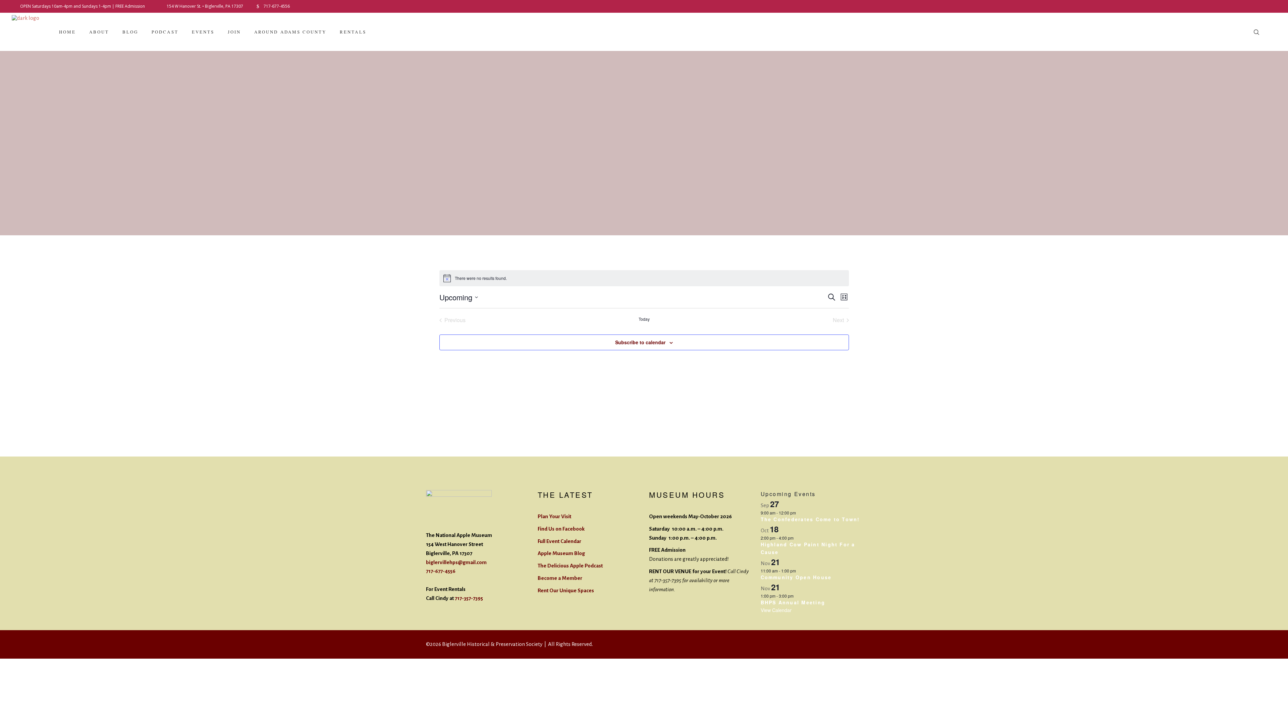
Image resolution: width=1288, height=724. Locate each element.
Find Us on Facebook (561, 529)
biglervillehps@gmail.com (456, 562)
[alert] (644, 278)
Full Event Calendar (559, 541)
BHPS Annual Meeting (793, 602)
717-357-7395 (469, 598)
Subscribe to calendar (640, 342)
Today (644, 319)
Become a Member (560, 578)
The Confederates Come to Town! (810, 519)
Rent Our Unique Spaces (566, 590)
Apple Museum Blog (561, 553)
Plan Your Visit (554, 516)
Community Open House (796, 577)
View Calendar (776, 610)
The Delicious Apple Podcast (570, 565)
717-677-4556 (440, 571)
